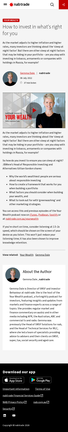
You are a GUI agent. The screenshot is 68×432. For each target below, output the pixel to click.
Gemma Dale (27, 73)
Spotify (54, 215)
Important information (16, 389)
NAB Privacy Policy (13, 402)
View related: (10, 255)
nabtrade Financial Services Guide (21, 395)
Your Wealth (11, 20)
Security (7, 409)
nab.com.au (39, 402)
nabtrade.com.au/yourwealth (22, 219)
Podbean (43, 215)
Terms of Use (42, 389)
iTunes (33, 215)
